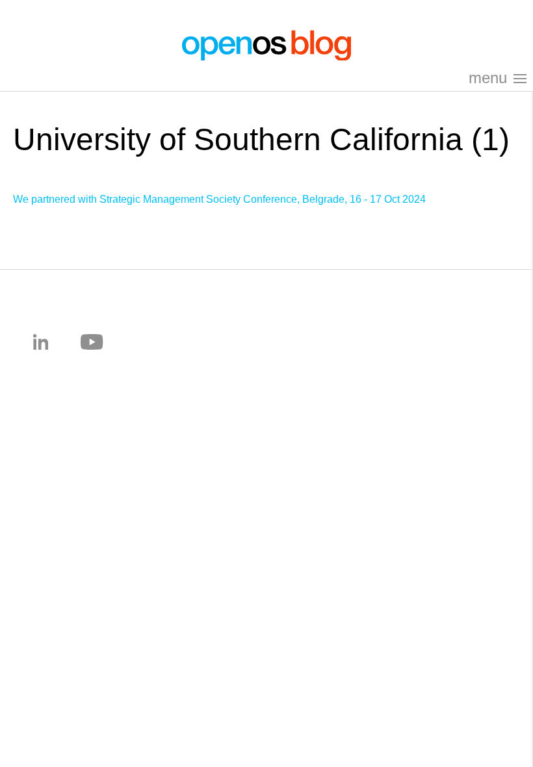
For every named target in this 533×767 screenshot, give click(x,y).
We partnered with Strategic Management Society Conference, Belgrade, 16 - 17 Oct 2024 (219, 199)
